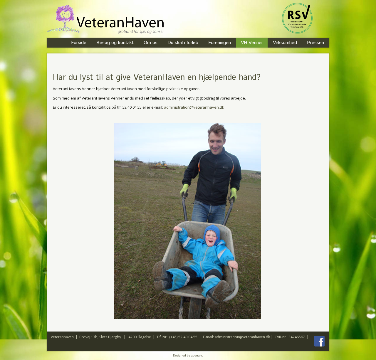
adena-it (196, 355)
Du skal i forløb (182, 42)
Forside (78, 42)
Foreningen (219, 42)
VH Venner (252, 42)
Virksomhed (285, 42)
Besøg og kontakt (115, 42)
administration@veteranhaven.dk (194, 107)
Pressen (315, 42)
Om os (150, 42)
